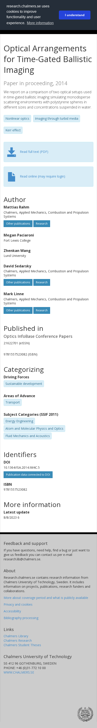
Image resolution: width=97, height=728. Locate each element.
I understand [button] (75, 15)
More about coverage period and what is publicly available (46, 598)
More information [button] (40, 23)
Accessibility (12, 611)
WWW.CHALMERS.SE (19, 672)
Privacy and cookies (18, 604)
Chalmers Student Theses (22, 645)
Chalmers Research (18, 640)
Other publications (18, 223)
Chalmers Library (16, 636)
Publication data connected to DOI (28, 475)
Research (42, 223)
